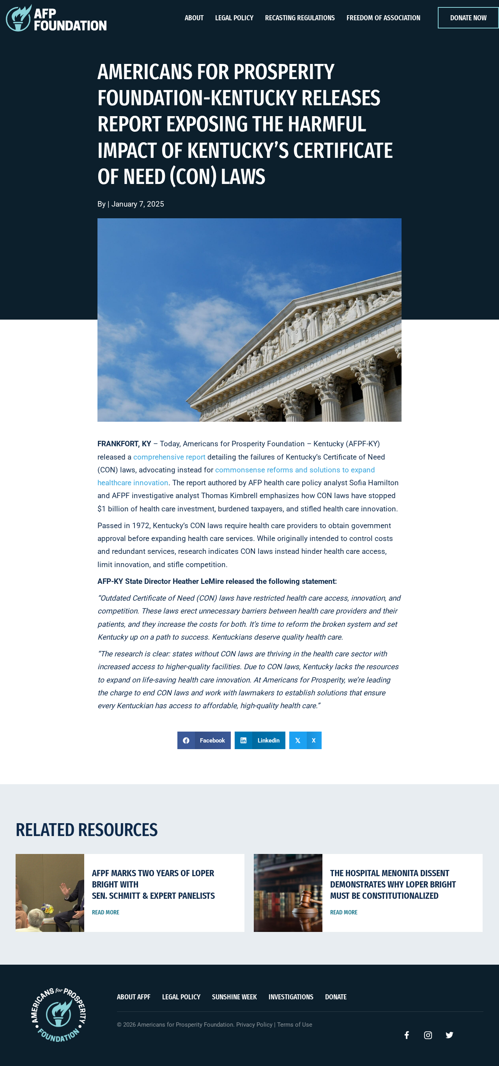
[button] (406, 1035)
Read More (105, 912)
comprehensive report (169, 457)
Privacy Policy (254, 1024)
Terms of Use (294, 1024)
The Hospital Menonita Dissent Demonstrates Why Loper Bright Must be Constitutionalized (393, 884)
